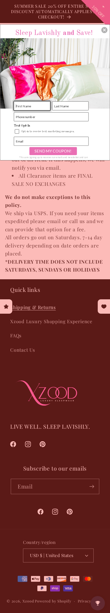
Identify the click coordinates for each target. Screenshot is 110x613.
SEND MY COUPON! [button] (53, 151)
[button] (104, 30)
